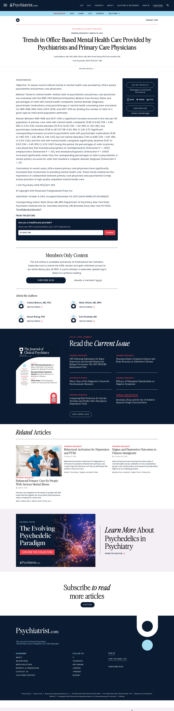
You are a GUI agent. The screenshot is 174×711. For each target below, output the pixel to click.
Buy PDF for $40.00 (140, 85)
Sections (113, 13)
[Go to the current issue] (38, 403)
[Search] (167, 5)
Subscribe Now (46, 280)
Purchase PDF (59, 13)
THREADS (77, 671)
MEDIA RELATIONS (24, 664)
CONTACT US (22, 671)
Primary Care (152, 20)
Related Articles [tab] (86, 69)
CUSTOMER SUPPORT (25, 675)
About (110, 5)
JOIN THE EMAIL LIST (117, 659)
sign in (137, 90)
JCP (81, 5)
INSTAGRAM (78, 664)
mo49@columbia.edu (28, 209)
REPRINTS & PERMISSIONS (27, 668)
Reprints (100, 13)
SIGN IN (111, 653)
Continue (109, 232)
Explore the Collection (113, 553)
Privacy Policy (26, 694)
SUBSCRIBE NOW (115, 666)
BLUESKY (76, 675)
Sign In (146, 5)
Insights (99, 5)
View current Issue (80, 414)
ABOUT (19, 657)
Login (147, 113)
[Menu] (5, 5)
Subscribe (158, 5)
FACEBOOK (78, 661)
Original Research (79, 33)
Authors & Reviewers (128, 5)
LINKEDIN (77, 668)
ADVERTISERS (22, 661)
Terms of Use (37, 694)
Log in (99, 280)
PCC (89, 5)
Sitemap (122, 696)
